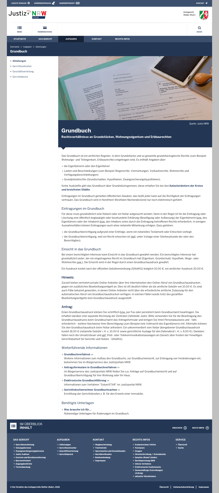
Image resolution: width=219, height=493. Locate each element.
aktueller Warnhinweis (145, 476)
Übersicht (182, 444)
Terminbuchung (45, 32)
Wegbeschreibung (103, 444)
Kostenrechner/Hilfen (145, 444)
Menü (19, 32)
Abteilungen (40, 47)
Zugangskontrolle (24, 464)
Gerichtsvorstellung (25, 444)
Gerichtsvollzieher (22, 66)
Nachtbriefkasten (103, 454)
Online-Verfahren (143, 464)
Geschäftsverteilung (23, 71)
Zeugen (138, 451)
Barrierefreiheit (67, 3)
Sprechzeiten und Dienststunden (110, 451)
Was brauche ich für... (77, 409)
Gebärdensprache (42, 3)
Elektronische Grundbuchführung (85, 380)
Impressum (100, 460)
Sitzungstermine (23, 448)
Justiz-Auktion (22, 454)
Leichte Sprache (18, 3)
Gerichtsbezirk (20, 76)
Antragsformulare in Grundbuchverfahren (90, 367)
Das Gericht (45, 39)
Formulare (140, 448)
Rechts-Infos (122, 39)
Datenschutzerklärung (183, 487)
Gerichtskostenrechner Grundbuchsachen (90, 389)
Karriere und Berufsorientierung (31, 457)
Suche (199, 32)
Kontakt (200, 3)
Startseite (20, 39)
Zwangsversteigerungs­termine (30, 451)
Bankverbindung (102, 457)
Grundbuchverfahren (77, 354)
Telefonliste (101, 448)
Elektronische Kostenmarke (148, 467)
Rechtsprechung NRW (145, 460)
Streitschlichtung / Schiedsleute (150, 454)
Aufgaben (71, 39)
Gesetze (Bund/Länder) (146, 457)
